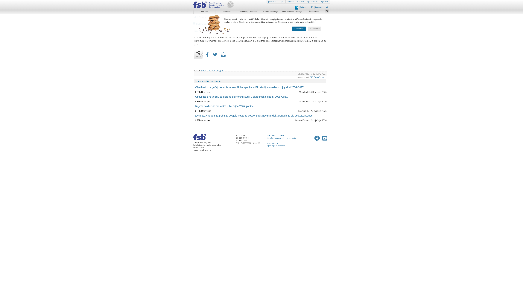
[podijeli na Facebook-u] (207, 55)
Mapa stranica (272, 143)
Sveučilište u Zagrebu (275, 135)
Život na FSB (314, 11)
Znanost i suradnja (270, 11)
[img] (327, 11)
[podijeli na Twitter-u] (215, 55)
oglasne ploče (313, 1)
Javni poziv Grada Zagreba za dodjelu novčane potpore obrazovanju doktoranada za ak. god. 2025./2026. (254, 115)
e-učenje (300, 1)
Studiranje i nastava (248, 11)
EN (297, 7)
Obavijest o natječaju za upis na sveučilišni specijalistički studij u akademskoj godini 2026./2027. (249, 87)
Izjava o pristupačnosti (276, 145)
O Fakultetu (226, 11)
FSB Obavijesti (316, 77)
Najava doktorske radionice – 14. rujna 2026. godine (224, 106)
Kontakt (318, 7)
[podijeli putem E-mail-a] (223, 55)
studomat (290, 1)
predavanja (272, 1)
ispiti (282, 1)
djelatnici (325, 1)
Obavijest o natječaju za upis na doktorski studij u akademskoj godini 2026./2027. (241, 96)
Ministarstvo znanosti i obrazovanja (281, 138)
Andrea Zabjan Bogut (212, 70)
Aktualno (204, 11)
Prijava (302, 7)
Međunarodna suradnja (292, 11)
